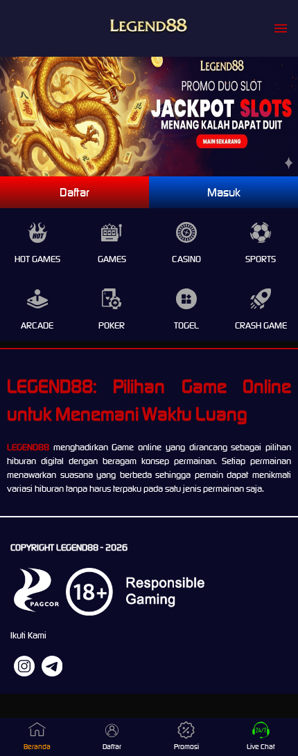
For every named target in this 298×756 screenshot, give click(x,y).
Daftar (74, 192)
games (112, 259)
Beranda (37, 746)
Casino (186, 259)
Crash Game (261, 325)
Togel (186, 325)
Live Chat (261, 746)
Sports (260, 259)
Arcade (37, 325)
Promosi (186, 746)
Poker (111, 325)
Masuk (223, 192)
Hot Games (37, 259)
